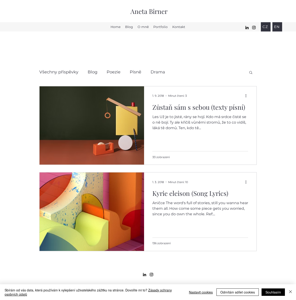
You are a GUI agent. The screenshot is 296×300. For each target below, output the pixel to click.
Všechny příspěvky (58, 72)
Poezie (113, 72)
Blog (92, 72)
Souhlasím (273, 292)
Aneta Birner (148, 11)
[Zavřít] (290, 292)
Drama (158, 72)
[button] (251, 72)
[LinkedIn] (247, 27)
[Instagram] (254, 27)
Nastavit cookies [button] (201, 292)
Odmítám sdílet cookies (237, 292)
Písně (135, 72)
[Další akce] (247, 96)
